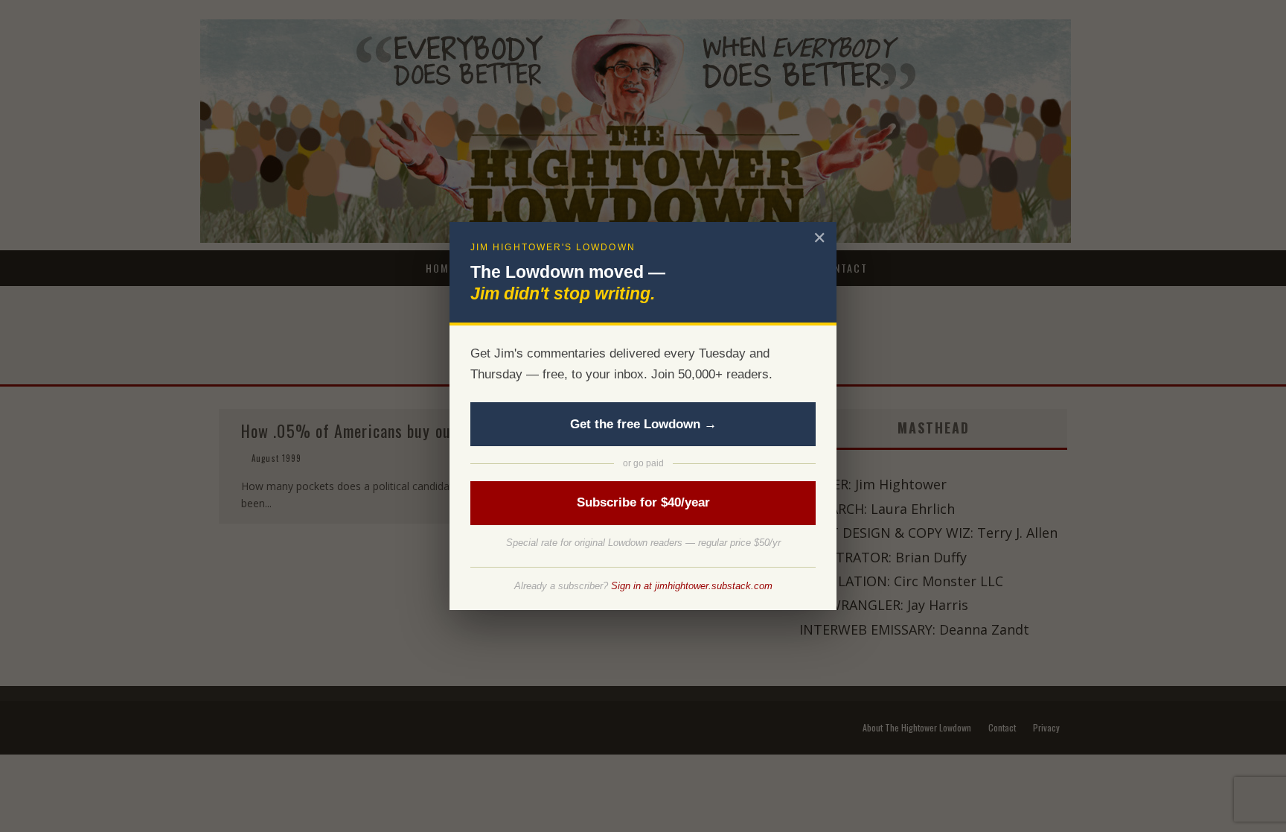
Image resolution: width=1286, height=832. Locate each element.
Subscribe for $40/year (643, 502)
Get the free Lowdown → (643, 424)
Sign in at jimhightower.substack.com (691, 585)
